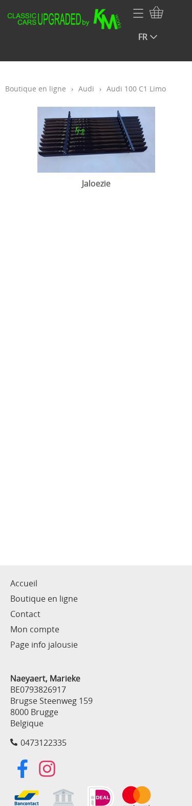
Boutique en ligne (35, 88)
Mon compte (34, 629)
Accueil (23, 583)
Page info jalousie (44, 644)
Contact (25, 614)
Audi (86, 88)
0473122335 (43, 742)
